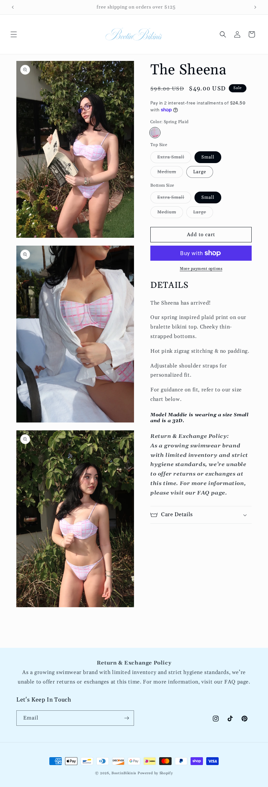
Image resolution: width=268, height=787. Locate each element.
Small (207, 157)
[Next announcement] (255, 7)
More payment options (201, 268)
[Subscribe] (126, 718)
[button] (14, 34)
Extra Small (174, 158)
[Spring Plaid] (154, 132)
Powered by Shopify (155, 773)
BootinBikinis (123, 773)
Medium (170, 173)
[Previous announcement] (13, 7)
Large (199, 172)
